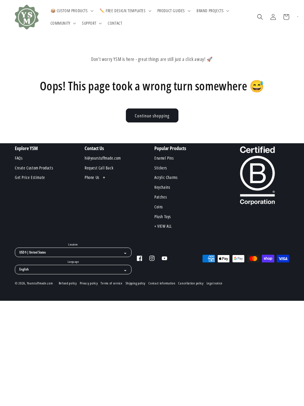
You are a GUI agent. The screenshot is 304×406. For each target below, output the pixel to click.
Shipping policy (136, 283)
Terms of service (111, 283)
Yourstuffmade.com (40, 283)
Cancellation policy (190, 283)
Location (73, 244)
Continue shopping (152, 116)
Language (73, 262)
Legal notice (215, 283)
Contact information (161, 283)
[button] (71, 10)
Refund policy (68, 283)
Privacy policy (89, 283)
